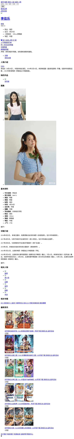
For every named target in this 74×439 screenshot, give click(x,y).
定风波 (7, 81)
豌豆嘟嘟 (43, 303)
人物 (19, 2)
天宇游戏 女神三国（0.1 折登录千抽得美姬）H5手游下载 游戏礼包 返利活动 (30, 379)
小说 (12, 2)
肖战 (6, 294)
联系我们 (10, 434)
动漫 (16, 2)
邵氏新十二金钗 (9, 303)
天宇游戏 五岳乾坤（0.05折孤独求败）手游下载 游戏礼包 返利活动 (27, 404)
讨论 (2, 66)
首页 (2, 2)
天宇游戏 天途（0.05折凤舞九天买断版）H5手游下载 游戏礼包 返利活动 (29, 428)
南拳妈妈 (36, 303)
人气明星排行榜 (6, 42)
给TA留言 (6, 40)
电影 (5, 2)
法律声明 (23, 434)
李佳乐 (5, 18)
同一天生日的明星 (7, 45)
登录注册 (4, 9)
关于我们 (4, 434)
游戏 (9, 2)
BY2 (2, 303)
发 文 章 (13, 40)
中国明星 (4, 47)
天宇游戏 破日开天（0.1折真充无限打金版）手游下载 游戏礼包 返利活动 (29, 331)
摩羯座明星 (4, 49)
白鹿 (6, 282)
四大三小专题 (28, 303)
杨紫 (6, 290)
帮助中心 (30, 434)
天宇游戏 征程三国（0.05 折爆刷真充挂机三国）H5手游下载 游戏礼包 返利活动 (32, 355)
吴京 (6, 286)
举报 (2, 24)
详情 (6, 55)
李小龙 (7, 278)
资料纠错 (8, 58)
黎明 (6, 273)
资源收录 (17, 434)
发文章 (4, 11)
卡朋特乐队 (19, 303)
